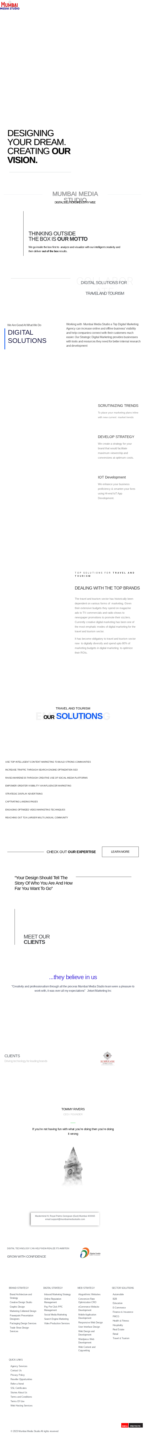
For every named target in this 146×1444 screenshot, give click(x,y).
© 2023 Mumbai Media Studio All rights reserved (34, 1431)
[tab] (73, 762)
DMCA (125, 1426)
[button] (120, 852)
